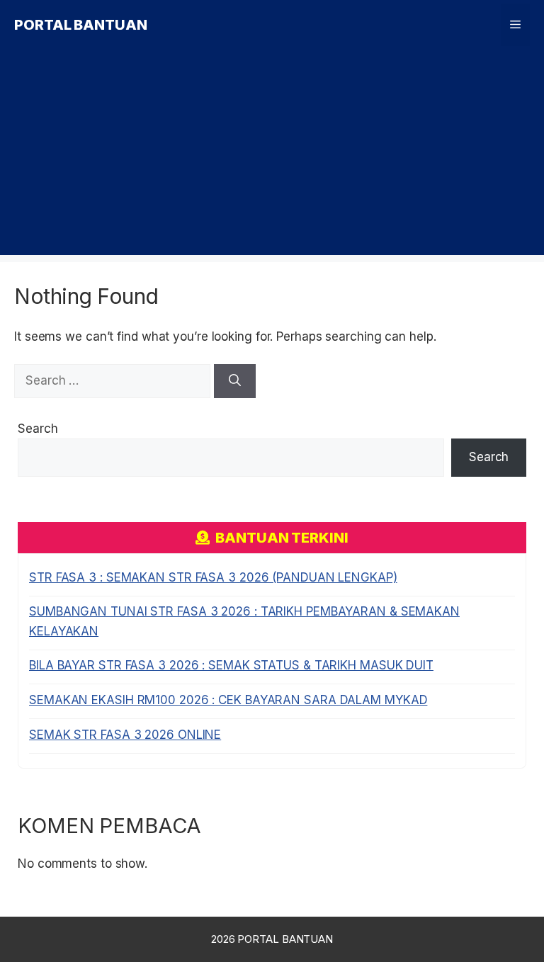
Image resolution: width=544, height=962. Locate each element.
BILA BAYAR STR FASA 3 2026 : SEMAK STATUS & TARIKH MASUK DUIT (231, 665)
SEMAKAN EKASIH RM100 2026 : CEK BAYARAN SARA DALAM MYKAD (228, 700)
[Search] (235, 381)
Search (37, 428)
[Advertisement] (272, 156)
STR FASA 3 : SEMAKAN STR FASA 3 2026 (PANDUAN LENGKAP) (213, 577)
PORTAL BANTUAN (80, 24)
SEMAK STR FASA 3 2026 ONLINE (125, 735)
